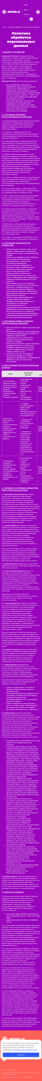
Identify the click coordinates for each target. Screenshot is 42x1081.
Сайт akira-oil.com (26, 9)
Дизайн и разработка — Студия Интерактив (17, 1077)
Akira (4, 27)
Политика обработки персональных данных (17, 1073)
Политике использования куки (25, 1050)
